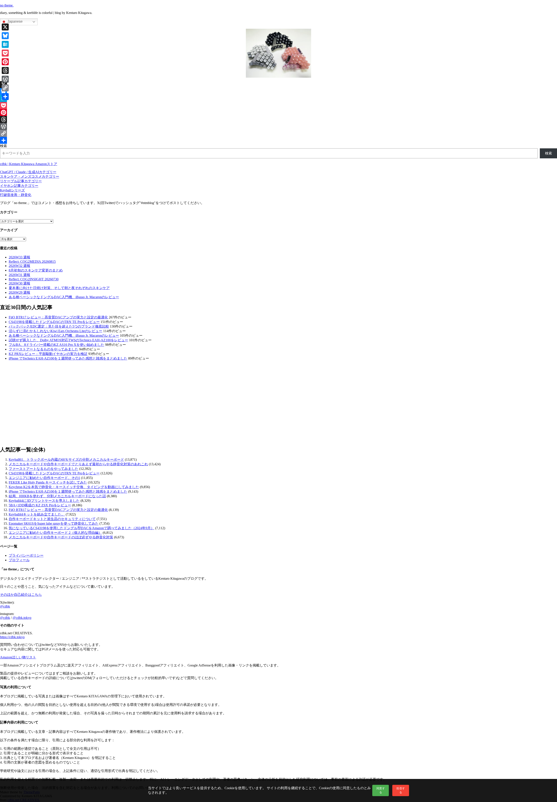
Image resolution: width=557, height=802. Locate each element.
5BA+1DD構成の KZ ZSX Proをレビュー (40, 505)
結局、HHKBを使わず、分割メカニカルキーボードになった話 (57, 496)
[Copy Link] (278, 133)
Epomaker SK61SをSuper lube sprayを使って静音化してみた (54, 523)
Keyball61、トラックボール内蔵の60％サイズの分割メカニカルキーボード (66, 459)
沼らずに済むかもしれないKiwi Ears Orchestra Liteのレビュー (55, 331)
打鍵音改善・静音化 (15, 195)
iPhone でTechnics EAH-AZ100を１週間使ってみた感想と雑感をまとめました (68, 358)
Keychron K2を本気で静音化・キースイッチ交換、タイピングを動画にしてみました (74, 487)
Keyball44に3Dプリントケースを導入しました (44, 500)
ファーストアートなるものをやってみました (43, 349)
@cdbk (5, 606)
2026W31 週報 (19, 275)
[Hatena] (278, 98)
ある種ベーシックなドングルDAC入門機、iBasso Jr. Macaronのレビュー (64, 297)
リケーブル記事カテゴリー (21, 181)
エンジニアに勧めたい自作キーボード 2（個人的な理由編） (55, 532)
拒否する (400, 790)
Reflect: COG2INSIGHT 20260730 (34, 279)
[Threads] (278, 119)
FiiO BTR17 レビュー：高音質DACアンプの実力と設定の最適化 (58, 317)
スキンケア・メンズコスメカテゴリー (29, 176)
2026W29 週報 (19, 292)
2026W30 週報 (19, 283)
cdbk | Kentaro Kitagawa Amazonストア (28, 164)
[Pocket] (278, 105)
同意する (380, 790)
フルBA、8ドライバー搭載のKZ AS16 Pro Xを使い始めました (56, 345)
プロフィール (19, 560)
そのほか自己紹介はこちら (21, 594)
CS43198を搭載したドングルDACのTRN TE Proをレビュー (54, 322)
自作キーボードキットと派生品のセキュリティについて (52, 519)
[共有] (278, 140)
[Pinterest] (278, 112)
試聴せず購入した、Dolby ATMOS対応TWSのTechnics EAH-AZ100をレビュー (68, 340)
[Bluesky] (278, 91)
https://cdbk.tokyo (12, 637)
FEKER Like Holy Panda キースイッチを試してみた (48, 482)
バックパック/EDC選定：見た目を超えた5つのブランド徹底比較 (59, 326)
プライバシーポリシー (26, 555)
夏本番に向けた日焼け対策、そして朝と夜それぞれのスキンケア (59, 288)
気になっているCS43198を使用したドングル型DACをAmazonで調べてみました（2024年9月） (81, 528)
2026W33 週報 (19, 257)
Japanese (15, 21)
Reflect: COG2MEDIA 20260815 (32, 261)
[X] (278, 84)
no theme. (6, 5)
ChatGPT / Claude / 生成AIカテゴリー (28, 172)
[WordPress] (278, 126)
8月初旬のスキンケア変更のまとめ (36, 270)
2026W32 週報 (19, 266)
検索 (3, 146)
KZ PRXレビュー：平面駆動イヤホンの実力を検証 (48, 354)
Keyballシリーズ (12, 190)
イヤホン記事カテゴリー (19, 186)
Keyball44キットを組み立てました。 (37, 514)
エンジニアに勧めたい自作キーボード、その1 (44, 478)
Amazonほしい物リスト (18, 657)
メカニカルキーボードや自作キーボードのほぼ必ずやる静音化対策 (61, 537)
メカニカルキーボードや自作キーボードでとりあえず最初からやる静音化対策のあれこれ (78, 464)
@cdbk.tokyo (22, 617)
